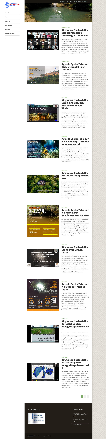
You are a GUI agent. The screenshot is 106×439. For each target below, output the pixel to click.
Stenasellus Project (9, 33)
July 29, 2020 (64, 97)
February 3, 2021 (65, 61)
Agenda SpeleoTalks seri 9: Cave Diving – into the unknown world (75, 141)
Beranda (7, 13)
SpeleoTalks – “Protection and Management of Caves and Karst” (80, 414)
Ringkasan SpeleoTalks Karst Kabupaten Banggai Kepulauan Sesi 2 (75, 325)
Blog (6, 17)
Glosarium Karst (77, 1)
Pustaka (71, 1)
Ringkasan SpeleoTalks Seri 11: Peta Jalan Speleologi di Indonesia (75, 33)
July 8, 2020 (64, 244)
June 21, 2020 (64, 318)
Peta (68, 1)
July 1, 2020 (64, 281)
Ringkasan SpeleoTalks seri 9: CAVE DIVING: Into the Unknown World (75, 104)
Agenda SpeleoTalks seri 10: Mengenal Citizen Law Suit (75, 67)
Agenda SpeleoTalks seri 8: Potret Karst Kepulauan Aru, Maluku (75, 212)
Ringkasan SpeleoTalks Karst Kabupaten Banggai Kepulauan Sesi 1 (75, 363)
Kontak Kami (84, 1)
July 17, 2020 (64, 207)
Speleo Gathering (77, 424)
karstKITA (7, 29)
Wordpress (50, 436)
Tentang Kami (62, 1)
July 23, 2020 (64, 136)
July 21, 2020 (64, 170)
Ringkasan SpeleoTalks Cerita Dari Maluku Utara (75, 250)
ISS (34, 436)
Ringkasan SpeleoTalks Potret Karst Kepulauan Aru (75, 175)
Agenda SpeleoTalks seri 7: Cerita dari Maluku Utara (75, 287)
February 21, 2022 (66, 27)
